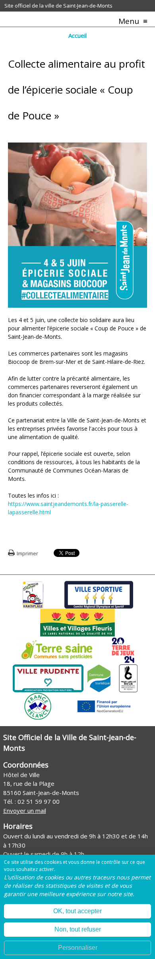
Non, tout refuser (77, 929)
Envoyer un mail (24, 810)
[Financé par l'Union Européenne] (103, 705)
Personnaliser (77, 947)
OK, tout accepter (77, 911)
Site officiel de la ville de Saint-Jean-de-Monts (58, 5)
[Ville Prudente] (48, 678)
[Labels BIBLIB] (128, 678)
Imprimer (27, 553)
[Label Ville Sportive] (98, 594)
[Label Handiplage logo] (33, 594)
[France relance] (38, 705)
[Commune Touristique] (99, 678)
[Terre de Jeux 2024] (123, 650)
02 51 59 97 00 (38, 801)
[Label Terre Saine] (57, 650)
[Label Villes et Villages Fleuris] (77, 622)
